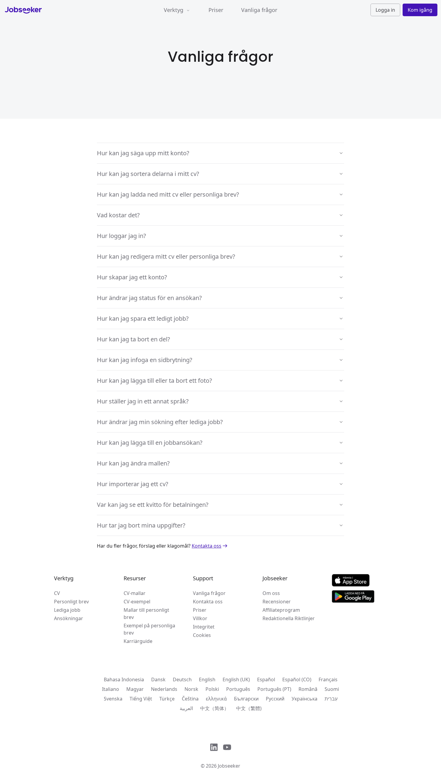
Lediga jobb (67, 610)
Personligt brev (71, 601)
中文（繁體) (249, 708)
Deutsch (182, 679)
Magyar (135, 689)
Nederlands (164, 689)
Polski (212, 689)
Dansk (158, 679)
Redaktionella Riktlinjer (288, 618)
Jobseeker (229, 766)
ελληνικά (216, 698)
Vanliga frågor (259, 9)
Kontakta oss (206, 546)
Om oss (271, 593)
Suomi (332, 689)
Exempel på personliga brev (149, 629)
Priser (215, 9)
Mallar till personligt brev (146, 613)
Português (238, 689)
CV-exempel (137, 601)
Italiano (110, 689)
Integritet (203, 626)
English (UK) (236, 679)
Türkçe (167, 698)
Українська (304, 698)
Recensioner (276, 601)
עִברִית (331, 698)
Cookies (202, 635)
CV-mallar (135, 593)
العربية (186, 708)
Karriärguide (138, 641)
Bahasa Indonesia (124, 679)
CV (57, 593)
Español (266, 679)
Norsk (191, 689)
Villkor (200, 618)
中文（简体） (214, 708)
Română (307, 689)
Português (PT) (274, 689)
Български (246, 698)
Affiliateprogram (281, 610)
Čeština (190, 698)
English (207, 679)
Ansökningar (68, 618)
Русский (275, 698)
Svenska (113, 698)
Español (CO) (296, 679)
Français (328, 679)
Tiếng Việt (141, 698)
